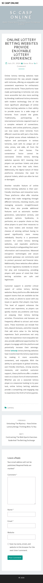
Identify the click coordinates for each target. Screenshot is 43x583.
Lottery (10, 407)
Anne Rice (28, 63)
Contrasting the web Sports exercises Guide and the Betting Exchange (21, 437)
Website (11, 532)
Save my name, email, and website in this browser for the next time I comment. (22, 547)
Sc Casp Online (10, 2)
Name (11, 509)
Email (10, 521)
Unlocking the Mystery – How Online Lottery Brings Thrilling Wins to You (22, 423)
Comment (12, 474)
